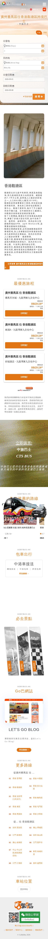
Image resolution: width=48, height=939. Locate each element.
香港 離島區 (37, 798)
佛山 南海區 (17, 842)
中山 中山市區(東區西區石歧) (17, 853)
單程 (45, 32)
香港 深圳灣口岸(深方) (17, 797)
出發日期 (7, 75)
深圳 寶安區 (17, 828)
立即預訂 (24, 313)
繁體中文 (35, 9)
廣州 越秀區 (37, 863)
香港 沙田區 (37, 814)
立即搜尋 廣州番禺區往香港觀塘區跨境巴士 (23, 265)
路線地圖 (28, 97)
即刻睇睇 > (24, 574)
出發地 (6, 41)
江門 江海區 (17, 863)
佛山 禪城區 (37, 828)
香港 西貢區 (17, 814)
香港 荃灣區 (17, 778)
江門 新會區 (17, 835)
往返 (39, 32)
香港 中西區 (37, 779)
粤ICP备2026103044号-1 (24, 926)
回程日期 (7, 86)
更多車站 (24, 889)
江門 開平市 (37, 842)
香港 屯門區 (37, 807)
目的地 (6, 58)
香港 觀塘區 (17, 787)
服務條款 (29, 930)
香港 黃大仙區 (37, 787)
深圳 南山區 (37, 835)
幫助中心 (19, 930)
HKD (24, 9)
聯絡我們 (38, 930)
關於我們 (9, 930)
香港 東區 (16, 807)
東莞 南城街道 (37, 852)
